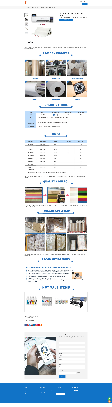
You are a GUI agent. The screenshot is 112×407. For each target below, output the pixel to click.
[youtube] (77, 390)
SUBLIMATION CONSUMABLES (41, 3)
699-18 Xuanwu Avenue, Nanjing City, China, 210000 (46, 391)
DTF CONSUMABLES (51, 3)
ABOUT (67, 3)
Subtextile (26, 45)
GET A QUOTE (85, 3)
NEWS (64, 3)
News (25, 393)
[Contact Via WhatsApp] (109, 398)
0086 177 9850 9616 (43, 394)
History (25, 391)
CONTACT (72, 3)
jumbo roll (80, 176)
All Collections (29, 7)
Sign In (81, 1)
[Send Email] (109, 401)
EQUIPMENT (59, 3)
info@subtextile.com (31, 320)
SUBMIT (67, 394)
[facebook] (72, 390)
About (26, 387)
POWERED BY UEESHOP (60, 400)
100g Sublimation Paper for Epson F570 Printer (48, 7)
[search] (87, 1)
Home (25, 7)
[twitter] (75, 390)
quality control (31, 205)
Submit (62, 376)
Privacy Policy (26, 394)
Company (26, 390)
